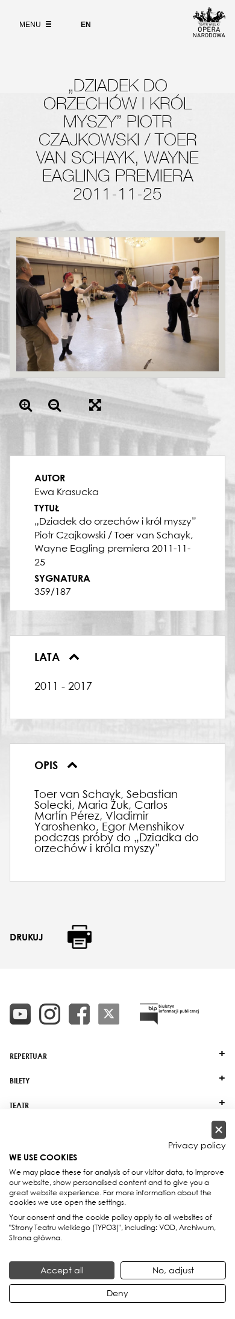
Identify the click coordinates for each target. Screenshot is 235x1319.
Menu (31, 24)
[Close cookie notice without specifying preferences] (219, 1130)
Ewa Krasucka (66, 492)
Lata (48, 656)
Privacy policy (197, 1145)
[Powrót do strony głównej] (209, 33)
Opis (47, 765)
